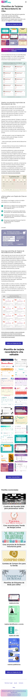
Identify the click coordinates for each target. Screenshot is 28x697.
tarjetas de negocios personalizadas (10, 172)
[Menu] (26, 2)
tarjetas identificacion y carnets (14, 624)
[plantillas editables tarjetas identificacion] (14, 614)
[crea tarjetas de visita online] (14, 631)
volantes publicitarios (14, 664)
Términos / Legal (8, 683)
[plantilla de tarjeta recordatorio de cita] (14, 598)
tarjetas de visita (14, 635)
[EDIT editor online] (6, 2)
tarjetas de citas (14, 603)
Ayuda (15, 683)
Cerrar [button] (18, 694)
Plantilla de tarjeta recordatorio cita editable (14, 50)
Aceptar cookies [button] (11, 694)
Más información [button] (14, 692)
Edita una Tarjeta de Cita (14, 24)
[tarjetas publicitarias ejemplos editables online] (14, 651)
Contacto (21, 683)
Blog (14, 687)
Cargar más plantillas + (14, 477)
